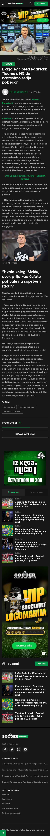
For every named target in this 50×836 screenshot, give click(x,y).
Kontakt (6, 804)
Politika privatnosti (11, 813)
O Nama (6, 794)
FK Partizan (9, 407)
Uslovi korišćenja (10, 808)
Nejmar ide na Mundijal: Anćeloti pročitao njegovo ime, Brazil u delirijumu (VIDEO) (31, 531)
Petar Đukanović (19, 91)
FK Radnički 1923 (27, 407)
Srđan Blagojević (12, 412)
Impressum (7, 799)
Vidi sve (41, 664)
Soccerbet (41, 3)
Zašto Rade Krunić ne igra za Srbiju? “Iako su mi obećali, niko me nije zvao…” (31, 504)
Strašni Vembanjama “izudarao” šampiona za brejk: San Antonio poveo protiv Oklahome (30, 545)
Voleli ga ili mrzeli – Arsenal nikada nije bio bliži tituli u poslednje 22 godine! (29, 558)
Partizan (7, 118)
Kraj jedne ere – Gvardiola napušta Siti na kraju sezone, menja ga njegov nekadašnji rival (30, 518)
